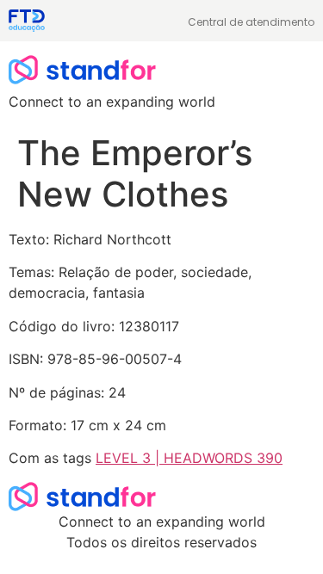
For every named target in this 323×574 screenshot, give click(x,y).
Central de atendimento (251, 22)
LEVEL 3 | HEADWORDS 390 (189, 457)
